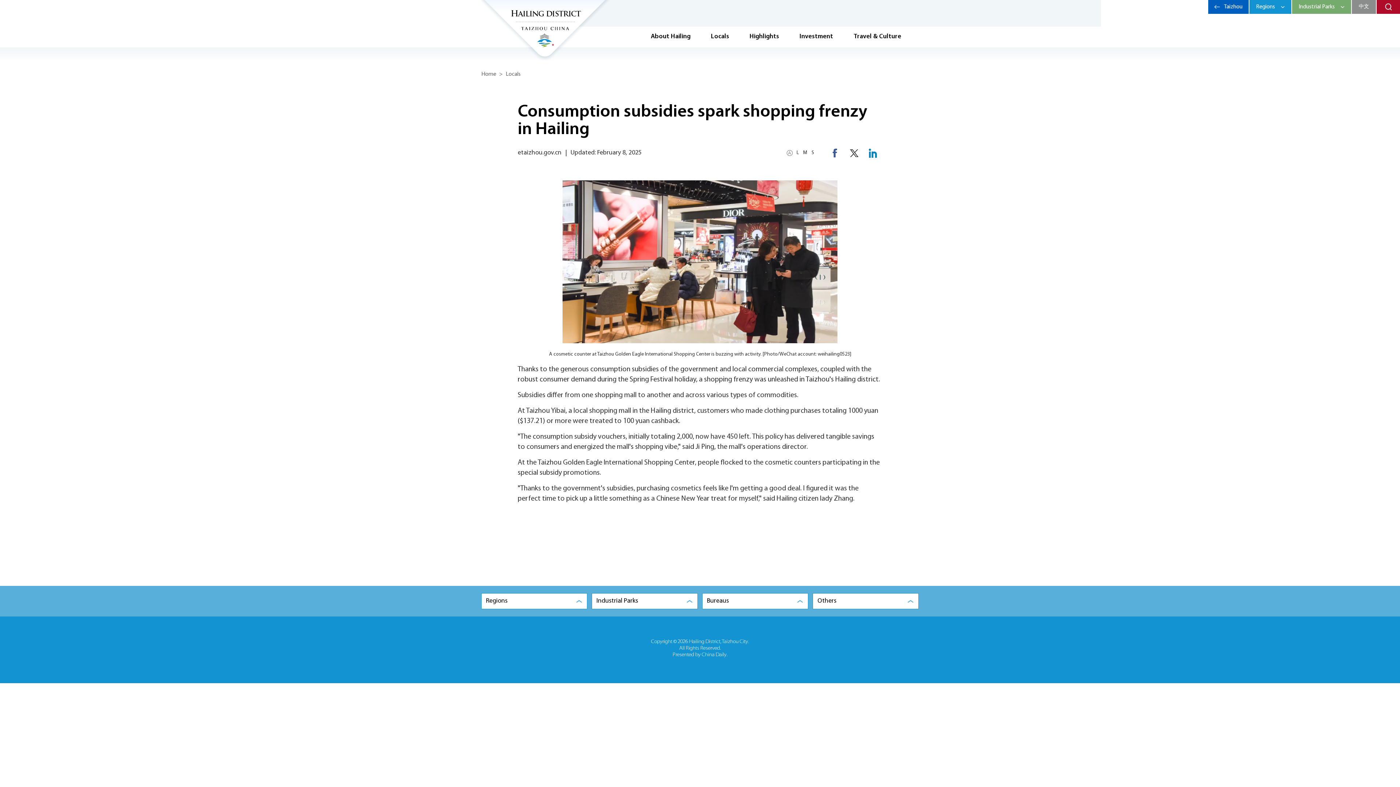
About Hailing (671, 37)
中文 (1364, 6)
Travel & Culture (877, 37)
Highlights (764, 37)
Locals (720, 37)
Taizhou (1233, 7)
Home (488, 74)
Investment (816, 37)
